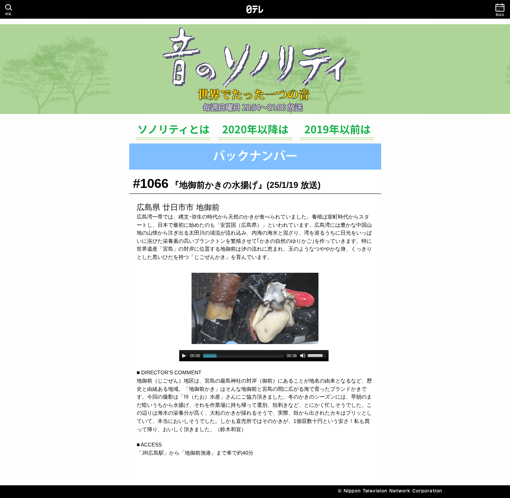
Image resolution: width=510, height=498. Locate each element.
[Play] (184, 356)
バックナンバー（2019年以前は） (337, 133)
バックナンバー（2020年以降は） (255, 133)
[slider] (318, 355)
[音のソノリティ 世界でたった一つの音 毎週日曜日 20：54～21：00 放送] (255, 69)
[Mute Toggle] (303, 356)
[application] (254, 355)
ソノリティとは (173, 133)
